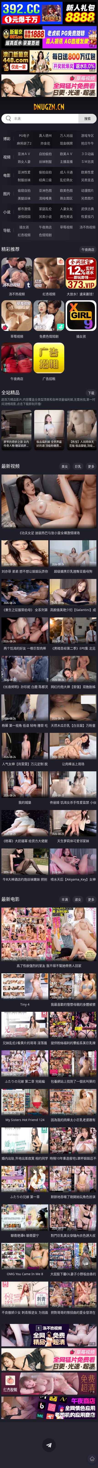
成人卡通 (66, 172)
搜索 (87, 118)
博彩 (6, 138)
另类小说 (45, 216)
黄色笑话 (66, 216)
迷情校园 (24, 216)
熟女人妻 (24, 161)
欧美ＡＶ (66, 154)
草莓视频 (66, 227)
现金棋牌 (66, 143)
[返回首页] (92, 1458)
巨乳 (78, 466)
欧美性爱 (87, 172)
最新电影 (10, 899)
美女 (65, 466)
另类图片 (87, 198)
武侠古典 (87, 209)
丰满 (65, 899)
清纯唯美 (45, 198)
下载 (91, 393)
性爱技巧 (87, 216)
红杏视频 (24, 235)
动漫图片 (87, 190)
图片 (6, 193)
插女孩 (24, 227)
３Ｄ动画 (87, 154)
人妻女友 (66, 209)
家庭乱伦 (45, 209)
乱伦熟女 (66, 180)
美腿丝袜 (24, 198)
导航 (6, 230)
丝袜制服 (45, 161)
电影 (6, 175)
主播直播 (66, 161)
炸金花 (45, 143)
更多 (91, 466)
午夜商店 (45, 227)
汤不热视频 (87, 227)
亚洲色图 (45, 190)
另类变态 (87, 180)
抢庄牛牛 (87, 143)
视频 (6, 157)
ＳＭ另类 (87, 161)
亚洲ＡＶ (24, 154)
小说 (6, 212)
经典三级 (45, 180)
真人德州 (45, 135)
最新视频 (10, 466)
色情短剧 (45, 235)
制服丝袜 (24, 180)
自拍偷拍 (45, 154)
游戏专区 (87, 135)
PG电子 (24, 135)
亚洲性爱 (24, 172)
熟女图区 (66, 198)
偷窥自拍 (24, 190)
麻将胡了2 (24, 143)
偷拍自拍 (45, 172)
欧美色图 (66, 190)
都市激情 (24, 209)
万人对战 (66, 135)
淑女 (78, 899)
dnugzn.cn (49, 107)
